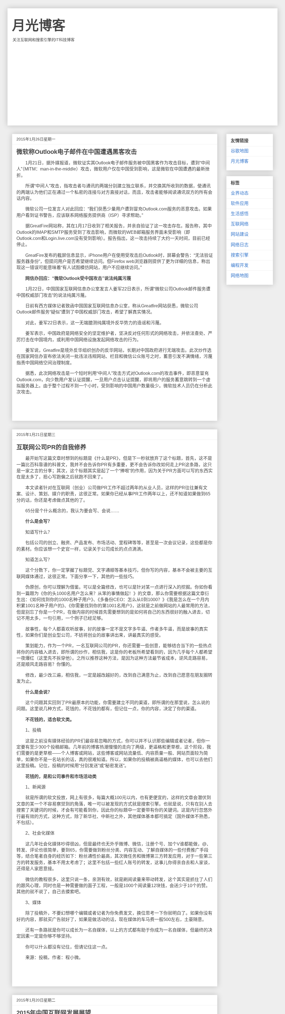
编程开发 (240, 265)
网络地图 (240, 275)
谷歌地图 (240, 151)
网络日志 (240, 244)
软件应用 (240, 203)
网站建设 (240, 234)
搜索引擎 (240, 255)
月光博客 (38, 25)
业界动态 (240, 193)
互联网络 (240, 224)
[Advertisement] (142, 84)
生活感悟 (240, 213)
